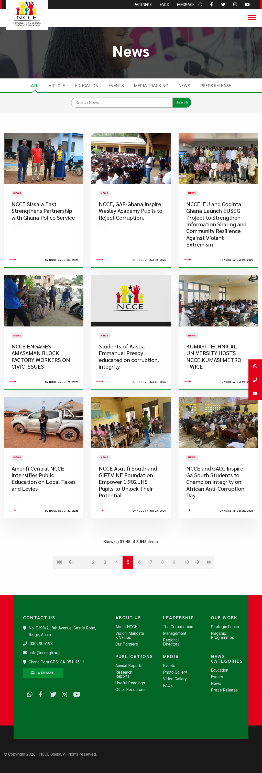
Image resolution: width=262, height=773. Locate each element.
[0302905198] (255, 379)
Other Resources (130, 690)
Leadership (178, 617)
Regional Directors (171, 642)
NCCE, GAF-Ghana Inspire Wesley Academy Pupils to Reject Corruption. (130, 211)
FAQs (168, 686)
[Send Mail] (255, 393)
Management (174, 633)
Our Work (224, 617)
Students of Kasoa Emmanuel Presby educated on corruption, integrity (129, 356)
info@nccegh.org (45, 652)
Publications (133, 656)
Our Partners (126, 644)
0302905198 (41, 643)
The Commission (178, 627)
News (184, 85)
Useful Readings (130, 683)
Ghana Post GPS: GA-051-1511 (56, 662)
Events (116, 85)
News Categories (227, 658)
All (34, 85)
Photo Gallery (175, 672)
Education (86, 85)
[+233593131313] (255, 366)
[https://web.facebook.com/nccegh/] (40, 693)
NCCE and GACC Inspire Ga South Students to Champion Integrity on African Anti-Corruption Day (215, 482)
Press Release (215, 85)
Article (57, 85)
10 (186, 562)
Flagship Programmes (222, 635)
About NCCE (126, 627)
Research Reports (123, 674)
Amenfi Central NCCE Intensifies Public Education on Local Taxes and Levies (44, 478)
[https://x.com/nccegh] (51, 693)
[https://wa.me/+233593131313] (28, 693)
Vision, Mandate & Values (129, 635)
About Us (128, 617)
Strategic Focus (225, 627)
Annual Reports (129, 666)
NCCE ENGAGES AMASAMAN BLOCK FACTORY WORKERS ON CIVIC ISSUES (41, 356)
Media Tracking (151, 85)
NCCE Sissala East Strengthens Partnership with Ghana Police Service (43, 211)
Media (171, 656)
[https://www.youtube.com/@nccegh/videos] (74, 693)
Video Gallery (175, 679)
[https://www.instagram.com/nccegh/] (63, 693)
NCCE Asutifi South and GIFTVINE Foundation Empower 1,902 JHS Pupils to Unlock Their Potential (128, 482)
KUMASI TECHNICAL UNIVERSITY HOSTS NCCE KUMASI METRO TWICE (213, 356)
